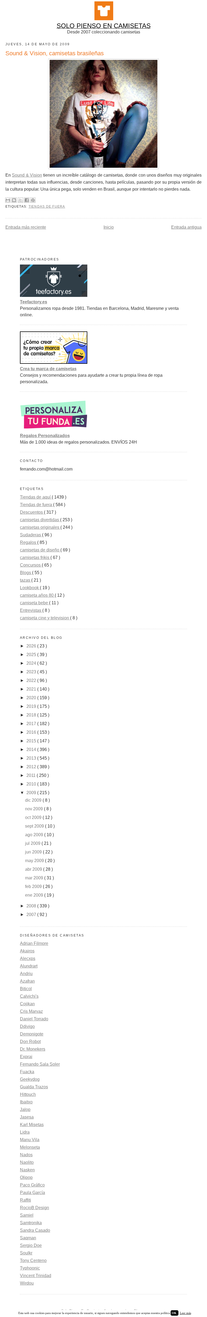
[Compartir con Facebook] (26, 200)
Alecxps (27, 958)
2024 (31, 663)
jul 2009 (33, 843)
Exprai (26, 1056)
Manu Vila (29, 1139)
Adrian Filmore (34, 943)
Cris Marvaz (31, 1011)
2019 (31, 706)
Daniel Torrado (34, 1019)
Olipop (26, 1177)
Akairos (27, 951)
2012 (31, 766)
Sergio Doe (31, 1245)
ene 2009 (34, 895)
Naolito (27, 1162)
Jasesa (27, 1117)
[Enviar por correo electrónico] (8, 200)
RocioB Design (34, 1207)
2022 (31, 680)
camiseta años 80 (37, 595)
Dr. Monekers (32, 1049)
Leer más (185, 1313)
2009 (31, 792)
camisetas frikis (35, 557)
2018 (31, 715)
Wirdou (27, 1283)
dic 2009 (34, 800)
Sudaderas (31, 535)
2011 (31, 775)
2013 (31, 758)
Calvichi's (29, 996)
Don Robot (30, 1041)
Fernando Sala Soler (40, 1064)
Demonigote (31, 1034)
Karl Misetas (32, 1124)
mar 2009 (34, 878)
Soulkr (26, 1253)
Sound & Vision (27, 175)
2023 (31, 672)
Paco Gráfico (32, 1185)
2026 (31, 646)
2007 (31, 914)
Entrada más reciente (25, 227)
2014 (31, 749)
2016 (31, 732)
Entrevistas (31, 610)
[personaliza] (53, 429)
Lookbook (30, 587)
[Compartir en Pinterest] (33, 200)
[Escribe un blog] (14, 200)
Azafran (27, 981)
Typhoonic (30, 1268)
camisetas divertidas (40, 519)
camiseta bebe (34, 603)
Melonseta (30, 1147)
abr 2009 (34, 869)
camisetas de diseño (40, 550)
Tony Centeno (33, 1260)
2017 (31, 723)
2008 (31, 906)
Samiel (26, 1215)
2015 (31, 741)
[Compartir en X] (20, 200)
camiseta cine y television (45, 618)
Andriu (26, 973)
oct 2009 (34, 817)
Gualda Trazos (34, 1087)
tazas (25, 580)
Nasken (27, 1170)
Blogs (26, 572)
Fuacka (27, 1071)
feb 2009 (34, 886)
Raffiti (25, 1200)
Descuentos (32, 512)
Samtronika (31, 1222)
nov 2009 (34, 809)
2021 (31, 689)
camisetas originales (40, 527)
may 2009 (35, 860)
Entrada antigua (186, 227)
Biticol (26, 988)
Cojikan (27, 1004)
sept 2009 (35, 826)
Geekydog (30, 1079)
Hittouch (28, 1094)
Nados (26, 1155)
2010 (31, 784)
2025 (31, 654)
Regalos (28, 542)
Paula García (32, 1192)
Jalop (25, 1109)
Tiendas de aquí (36, 497)
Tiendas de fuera (47, 206)
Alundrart (28, 966)
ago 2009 (34, 834)
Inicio (109, 227)
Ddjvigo (27, 1026)
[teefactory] (53, 295)
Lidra (25, 1132)
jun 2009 (34, 852)
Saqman (28, 1238)
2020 (31, 697)
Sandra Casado (35, 1230)
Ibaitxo (26, 1102)
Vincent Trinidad (35, 1275)
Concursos (31, 565)
